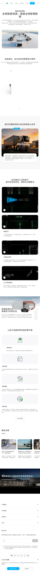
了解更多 (5, 484)
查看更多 (3, 433)
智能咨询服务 (22, 3)
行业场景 (16, 3)
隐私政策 (11, 548)
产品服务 (11, 3)
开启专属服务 (20, 418)
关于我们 (27, 3)
